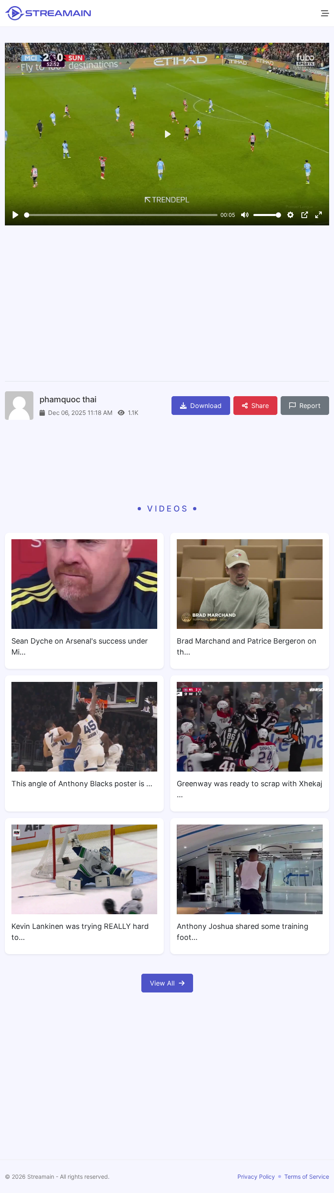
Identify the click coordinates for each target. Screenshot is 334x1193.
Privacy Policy (256, 1176)
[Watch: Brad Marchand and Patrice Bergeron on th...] (250, 584)
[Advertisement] (167, 304)
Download (205, 405)
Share (259, 405)
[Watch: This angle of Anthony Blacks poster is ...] (84, 727)
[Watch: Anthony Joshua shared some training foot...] (250, 869)
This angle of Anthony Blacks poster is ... (81, 783)
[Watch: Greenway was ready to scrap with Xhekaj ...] (250, 727)
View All (162, 983)
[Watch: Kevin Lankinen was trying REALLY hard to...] (84, 869)
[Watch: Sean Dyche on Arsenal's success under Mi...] (84, 584)
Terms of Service (306, 1176)
